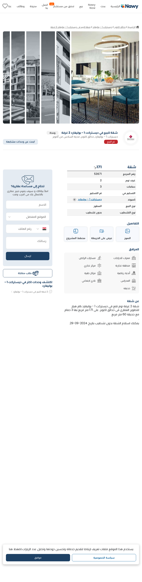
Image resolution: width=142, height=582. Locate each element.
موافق (37, 558)
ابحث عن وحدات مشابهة (20, 141)
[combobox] (31, 217)
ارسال (27, 256)
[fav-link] (5, 6)
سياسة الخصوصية (104, 558)
